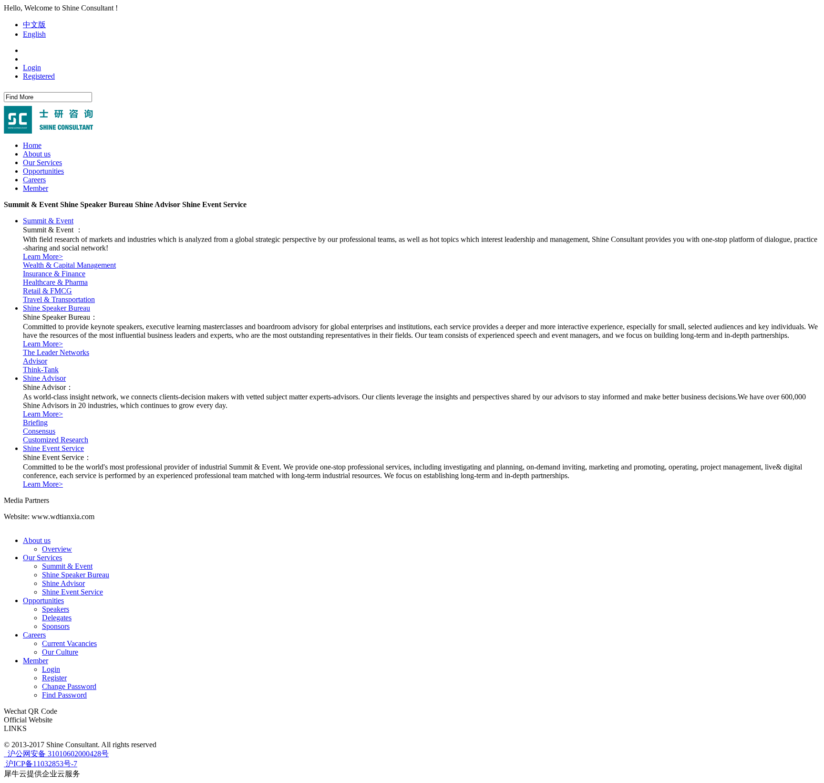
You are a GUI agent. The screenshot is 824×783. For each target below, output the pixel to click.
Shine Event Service (53, 448)
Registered (39, 76)
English (34, 34)
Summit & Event (48, 221)
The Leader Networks (56, 352)
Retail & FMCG (47, 291)
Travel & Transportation (59, 299)
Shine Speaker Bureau (56, 308)
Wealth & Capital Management (69, 265)
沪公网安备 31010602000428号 (57, 754)
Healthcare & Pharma (55, 282)
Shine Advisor (44, 378)
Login (32, 67)
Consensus (39, 431)
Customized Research (55, 440)
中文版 (34, 25)
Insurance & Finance (54, 274)
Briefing (35, 422)
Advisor (35, 361)
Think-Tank (41, 369)
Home (32, 145)
